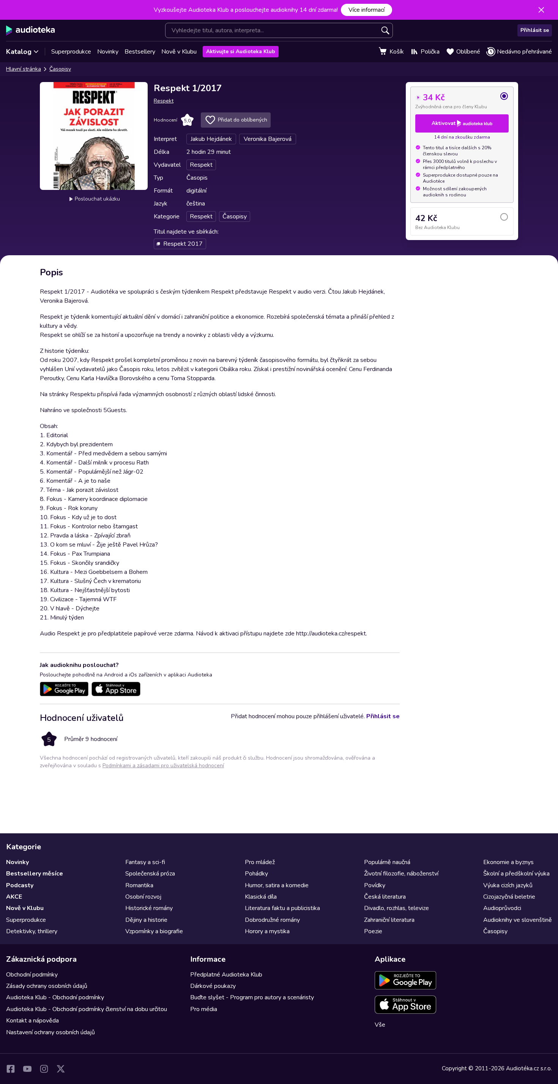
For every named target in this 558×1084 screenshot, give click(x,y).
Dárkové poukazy (213, 986)
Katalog (19, 51)
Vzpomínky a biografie (154, 931)
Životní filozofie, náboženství (401, 873)
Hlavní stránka (23, 69)
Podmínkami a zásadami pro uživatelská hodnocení (163, 765)
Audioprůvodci (502, 908)
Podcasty (19, 885)
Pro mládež (260, 862)
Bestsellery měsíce (34, 873)
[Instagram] (44, 1068)
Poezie (373, 931)
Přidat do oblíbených (242, 119)
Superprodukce (71, 51)
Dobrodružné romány (272, 920)
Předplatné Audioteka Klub (226, 974)
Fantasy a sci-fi (145, 862)
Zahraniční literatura (389, 920)
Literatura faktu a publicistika (282, 908)
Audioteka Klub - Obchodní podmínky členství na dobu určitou (86, 1009)
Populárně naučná (387, 862)
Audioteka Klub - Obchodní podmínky (55, 997)
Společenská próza (150, 873)
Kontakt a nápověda (32, 1020)
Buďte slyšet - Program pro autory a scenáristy (252, 997)
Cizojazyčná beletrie (509, 897)
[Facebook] (10, 1068)
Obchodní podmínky (32, 974)
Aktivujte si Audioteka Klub (240, 51)
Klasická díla (261, 897)
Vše (380, 1025)
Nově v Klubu (179, 51)
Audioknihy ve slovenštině (517, 920)
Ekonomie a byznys (508, 862)
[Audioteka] (30, 30)
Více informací (366, 10)
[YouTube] (27, 1068)
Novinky (107, 51)
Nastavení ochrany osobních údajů (50, 1032)
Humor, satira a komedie (277, 885)
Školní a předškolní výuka (516, 873)
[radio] (462, 101)
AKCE (14, 897)
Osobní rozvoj (143, 897)
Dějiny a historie (146, 920)
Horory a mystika (267, 931)
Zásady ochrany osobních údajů (46, 986)
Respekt (163, 100)
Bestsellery (140, 51)
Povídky (374, 885)
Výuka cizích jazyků (508, 885)
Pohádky (256, 873)
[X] (60, 1068)
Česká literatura (385, 897)
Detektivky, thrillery (31, 931)
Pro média (203, 1009)
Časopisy (60, 69)
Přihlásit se (534, 30)
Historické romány (149, 908)
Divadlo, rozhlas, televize (396, 908)
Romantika (139, 885)
